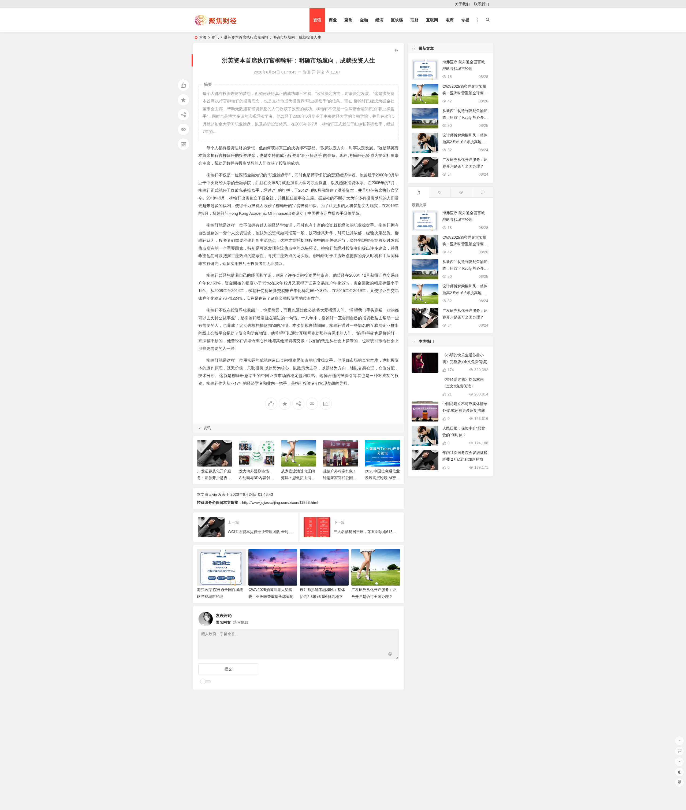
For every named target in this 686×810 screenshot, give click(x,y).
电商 (450, 20)
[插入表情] (390, 654)
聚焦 (348, 20)
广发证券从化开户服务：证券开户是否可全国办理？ (214, 478)
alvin (213, 494)
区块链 (397, 20)
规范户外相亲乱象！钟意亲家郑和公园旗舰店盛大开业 (340, 478)
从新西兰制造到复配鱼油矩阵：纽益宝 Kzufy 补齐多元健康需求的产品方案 (465, 117)
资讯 (317, 20)
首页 (203, 37)
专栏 (465, 20)
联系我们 (481, 4)
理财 (415, 20)
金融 (364, 20)
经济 (379, 20)
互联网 (432, 20)
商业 (333, 20)
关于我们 (462, 4)
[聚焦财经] (215, 24)
